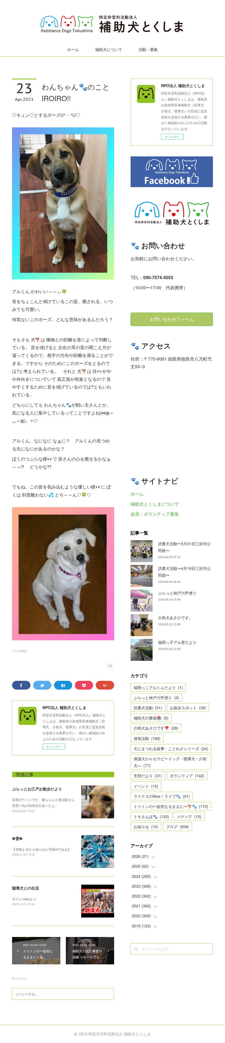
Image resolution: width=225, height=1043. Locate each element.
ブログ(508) (19, 651)
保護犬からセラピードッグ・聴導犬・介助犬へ (170, 762)
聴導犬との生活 (25, 888)
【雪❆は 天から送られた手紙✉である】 (41, 849)
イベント (146, 786)
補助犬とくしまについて (155, 504)
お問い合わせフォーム (172, 319)
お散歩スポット (188, 707)
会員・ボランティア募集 (155, 514)
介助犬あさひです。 (175, 617)
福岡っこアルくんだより (158, 687)
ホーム (73, 49)
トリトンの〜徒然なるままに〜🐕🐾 (171, 806)
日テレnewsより (24, 898)
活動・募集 (148, 49)
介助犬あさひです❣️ (156, 728)
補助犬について (108, 49)
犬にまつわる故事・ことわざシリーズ (171, 748)
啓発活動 (147, 738)
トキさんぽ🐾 (151, 816)
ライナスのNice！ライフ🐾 (162, 796)
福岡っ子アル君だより (177, 642)
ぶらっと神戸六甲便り (177, 593)
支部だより (148, 775)
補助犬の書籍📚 (151, 718)
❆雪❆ (17, 838)
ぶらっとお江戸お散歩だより (37, 788)
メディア (189, 816)
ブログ (177, 826)
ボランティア (187, 775)
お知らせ (146, 826)
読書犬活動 (148, 707)
